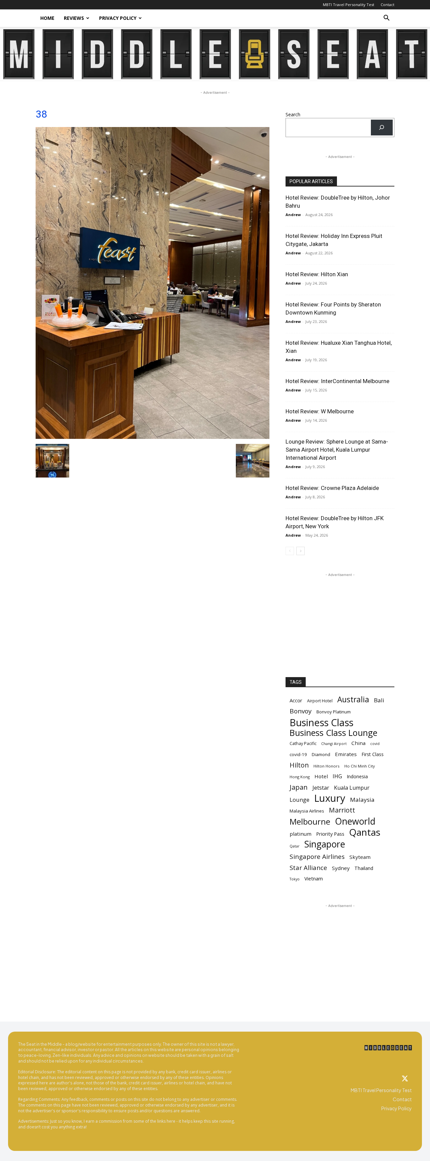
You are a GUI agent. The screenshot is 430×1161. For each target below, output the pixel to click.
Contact (387, 4)
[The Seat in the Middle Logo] (388, 1048)
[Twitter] (405, 1079)
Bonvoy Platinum (333, 712)
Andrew (293, 214)
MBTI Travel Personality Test (348, 4)
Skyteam (360, 857)
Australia (353, 699)
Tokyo (295, 879)
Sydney (341, 868)
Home (47, 18)
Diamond (321, 754)
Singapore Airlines (317, 856)
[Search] (382, 127)
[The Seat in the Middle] (215, 54)
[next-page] (300, 551)
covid (375, 743)
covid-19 (298, 754)
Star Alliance (308, 867)
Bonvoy (301, 711)
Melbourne (310, 821)
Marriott (342, 810)
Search (293, 114)
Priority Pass (330, 833)
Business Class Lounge (333, 732)
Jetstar (320, 787)
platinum (300, 833)
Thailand (363, 868)
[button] (386, 18)
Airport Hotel (320, 701)
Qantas (364, 832)
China (358, 743)
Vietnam (313, 878)
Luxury (329, 798)
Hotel (321, 776)
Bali (379, 700)
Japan (299, 787)
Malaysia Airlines (307, 811)
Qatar (295, 846)
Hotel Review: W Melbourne (320, 411)
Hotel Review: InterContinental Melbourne (337, 381)
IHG (337, 776)
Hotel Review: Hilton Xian (317, 274)
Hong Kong (300, 776)
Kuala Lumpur (352, 787)
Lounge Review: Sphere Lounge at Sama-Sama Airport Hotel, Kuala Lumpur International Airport (337, 449)
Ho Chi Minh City (359, 766)
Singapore (324, 844)
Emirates (346, 754)
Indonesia (357, 776)
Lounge (299, 799)
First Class (372, 754)
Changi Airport (334, 743)
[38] (152, 437)
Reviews (74, 18)
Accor (296, 700)
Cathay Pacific (303, 743)
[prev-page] (290, 551)
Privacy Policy (117, 18)
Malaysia (362, 799)
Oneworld (355, 821)
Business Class (321, 722)
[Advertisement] (340, 620)
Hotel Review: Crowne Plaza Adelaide (332, 488)
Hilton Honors (326, 766)
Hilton (299, 765)
